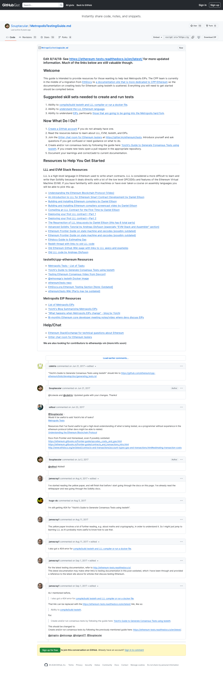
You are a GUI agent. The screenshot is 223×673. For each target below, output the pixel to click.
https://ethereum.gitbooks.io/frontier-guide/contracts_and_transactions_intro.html (88, 444)
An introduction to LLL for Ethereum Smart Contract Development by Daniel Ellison (96, 197)
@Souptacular (55, 414)
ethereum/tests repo (60, 282)
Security (88, 665)
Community (107, 665)
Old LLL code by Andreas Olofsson (68, 252)
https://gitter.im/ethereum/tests (124, 137)
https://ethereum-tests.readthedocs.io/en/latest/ (106, 59)
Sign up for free (50, 650)
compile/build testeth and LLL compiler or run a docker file (93, 104)
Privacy (79, 665)
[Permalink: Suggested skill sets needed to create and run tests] (41, 97)
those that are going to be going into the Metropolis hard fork (128, 113)
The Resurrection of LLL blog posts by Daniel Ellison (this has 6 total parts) (91, 222)
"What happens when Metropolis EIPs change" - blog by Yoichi (84, 313)
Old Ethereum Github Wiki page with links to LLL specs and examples (88, 247)
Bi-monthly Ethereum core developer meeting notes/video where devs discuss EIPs (96, 317)
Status (97, 665)
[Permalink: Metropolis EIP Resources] (41, 298)
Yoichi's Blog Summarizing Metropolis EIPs (72, 308)
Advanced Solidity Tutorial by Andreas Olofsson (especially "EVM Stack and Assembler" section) (103, 226)
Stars (49, 37)
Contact (124, 665)
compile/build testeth (70, 609)
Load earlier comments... (116, 358)
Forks (66, 37)
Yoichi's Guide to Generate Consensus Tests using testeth (81, 269)
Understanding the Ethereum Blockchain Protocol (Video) (81, 192)
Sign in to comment (134, 650)
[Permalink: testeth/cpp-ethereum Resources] (41, 259)
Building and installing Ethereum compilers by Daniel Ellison (82, 201)
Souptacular (19, 26)
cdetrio (52, 366)
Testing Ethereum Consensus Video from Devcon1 (77, 274)
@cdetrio (68, 395)
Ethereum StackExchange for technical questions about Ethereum (86, 332)
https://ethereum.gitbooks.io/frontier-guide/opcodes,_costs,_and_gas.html (85, 441)
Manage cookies (138, 665)
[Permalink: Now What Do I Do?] (41, 121)
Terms (71, 665)
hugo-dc (53, 500)
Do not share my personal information (163, 665)
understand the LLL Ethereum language (82, 108)
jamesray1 (54, 478)
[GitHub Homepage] (46, 665)
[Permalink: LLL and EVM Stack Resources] (41, 170)
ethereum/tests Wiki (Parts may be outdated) (74, 291)
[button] (192, 37)
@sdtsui (52, 466)
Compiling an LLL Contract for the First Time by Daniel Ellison (84, 209)
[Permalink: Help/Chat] (41, 325)
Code (12, 37)
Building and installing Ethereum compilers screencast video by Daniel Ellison (92, 205)
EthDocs (87, 81)
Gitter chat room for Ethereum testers (80, 137)
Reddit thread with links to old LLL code (71, 243)
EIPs (75, 113)
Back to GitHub (84, 5)
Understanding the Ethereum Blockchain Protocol (72, 432)
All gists (70, 5)
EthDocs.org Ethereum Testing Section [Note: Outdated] (80, 286)
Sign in (203, 5)
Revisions (29, 37)
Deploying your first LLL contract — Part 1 (72, 214)
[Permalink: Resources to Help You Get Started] (41, 160)
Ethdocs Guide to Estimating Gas (67, 239)
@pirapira (53, 635)
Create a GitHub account (62, 128)
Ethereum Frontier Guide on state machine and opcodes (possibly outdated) (92, 231)
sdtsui (52, 407)
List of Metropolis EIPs (61, 304)
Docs (117, 665)
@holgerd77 (79, 635)
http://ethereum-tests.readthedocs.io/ (112, 567)
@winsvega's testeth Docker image (68, 278)
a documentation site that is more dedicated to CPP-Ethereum (132, 81)
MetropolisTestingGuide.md (50, 26)
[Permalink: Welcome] (41, 70)
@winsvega (66, 635)
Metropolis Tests (56, 420)
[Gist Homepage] (11, 5)
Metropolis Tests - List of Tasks (66, 265)
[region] (111, 201)
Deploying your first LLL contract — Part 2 (72, 218)
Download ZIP (210, 37)
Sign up (214, 5)
